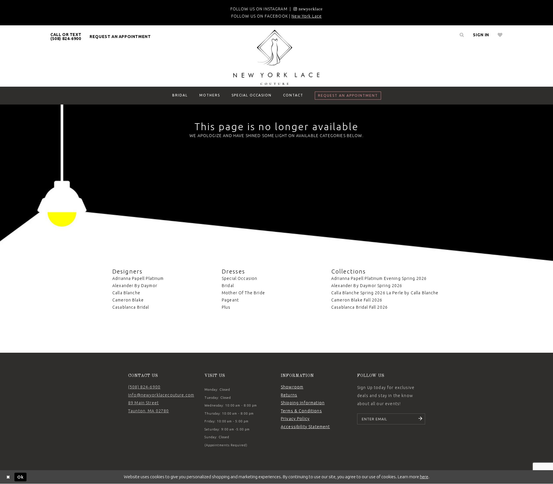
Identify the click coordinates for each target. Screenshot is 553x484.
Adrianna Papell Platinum (138, 278)
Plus (226, 307)
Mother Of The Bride (243, 293)
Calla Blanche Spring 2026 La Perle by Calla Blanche (385, 293)
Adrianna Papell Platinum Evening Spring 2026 (379, 278)
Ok (20, 476)
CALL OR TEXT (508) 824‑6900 (65, 36)
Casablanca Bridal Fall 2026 (359, 307)
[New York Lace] (276, 57)
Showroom (292, 387)
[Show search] (462, 35)
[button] (481, 35)
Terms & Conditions (301, 411)
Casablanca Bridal (130, 307)
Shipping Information (303, 403)
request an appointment (120, 36)
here (424, 476)
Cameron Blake (128, 300)
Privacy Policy (295, 418)
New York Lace (306, 16)
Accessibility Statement (305, 426)
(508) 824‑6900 (144, 387)
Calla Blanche (126, 293)
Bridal (228, 285)
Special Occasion (239, 278)
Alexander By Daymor (134, 285)
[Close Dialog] (8, 477)
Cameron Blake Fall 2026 (356, 300)
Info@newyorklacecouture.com (161, 395)
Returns (289, 395)
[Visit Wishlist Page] (500, 34)
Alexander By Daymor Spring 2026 (366, 285)
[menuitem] (66, 36)
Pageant (230, 300)
